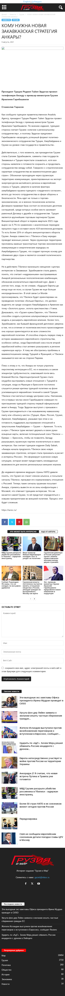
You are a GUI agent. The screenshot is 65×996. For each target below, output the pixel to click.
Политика (6, 965)
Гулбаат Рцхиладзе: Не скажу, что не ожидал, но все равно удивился (11, 585)
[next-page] (34, 598)
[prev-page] (30, 598)
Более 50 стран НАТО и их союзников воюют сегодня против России (40, 805)
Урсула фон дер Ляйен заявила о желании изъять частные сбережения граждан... (41, 715)
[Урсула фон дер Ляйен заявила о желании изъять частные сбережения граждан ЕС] (9, 717)
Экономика (7, 979)
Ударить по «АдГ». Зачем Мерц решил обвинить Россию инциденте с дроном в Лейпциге (29, 936)
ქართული (37, 1)
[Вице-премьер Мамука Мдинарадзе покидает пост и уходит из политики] (32, 543)
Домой (4, 14)
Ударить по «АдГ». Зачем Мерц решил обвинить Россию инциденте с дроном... (41, 745)
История (5, 974)
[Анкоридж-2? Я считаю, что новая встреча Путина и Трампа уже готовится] (9, 778)
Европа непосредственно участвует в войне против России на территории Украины (41, 761)
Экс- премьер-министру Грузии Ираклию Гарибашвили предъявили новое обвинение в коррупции (52, 588)
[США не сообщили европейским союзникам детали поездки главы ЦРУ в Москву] (9, 838)
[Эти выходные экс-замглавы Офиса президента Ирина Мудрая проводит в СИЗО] (9, 702)
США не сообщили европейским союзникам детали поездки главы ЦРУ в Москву (41, 836)
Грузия (21, 14)
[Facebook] (5, 522)
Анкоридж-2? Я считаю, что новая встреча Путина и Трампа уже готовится (38, 776)
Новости (13, 14)
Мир (4, 955)
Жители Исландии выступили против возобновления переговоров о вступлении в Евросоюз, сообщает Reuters (29, 928)
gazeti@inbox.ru (42, 877)
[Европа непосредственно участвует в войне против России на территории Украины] (9, 762)
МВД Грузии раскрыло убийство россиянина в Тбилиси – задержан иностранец (11, 555)
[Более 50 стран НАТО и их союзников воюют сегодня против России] (9, 808)
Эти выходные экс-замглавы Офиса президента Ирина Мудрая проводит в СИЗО (41, 700)
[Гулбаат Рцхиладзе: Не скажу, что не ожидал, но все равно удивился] (11, 573)
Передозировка (28, 818)
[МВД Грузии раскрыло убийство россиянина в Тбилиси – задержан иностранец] (11, 543)
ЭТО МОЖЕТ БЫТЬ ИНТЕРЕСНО (23, 531)
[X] (12, 522)
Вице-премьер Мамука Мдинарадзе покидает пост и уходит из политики (32, 555)
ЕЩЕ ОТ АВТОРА (48, 531)
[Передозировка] (9, 823)
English (26, 1)
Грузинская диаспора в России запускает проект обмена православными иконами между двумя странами (53, 557)
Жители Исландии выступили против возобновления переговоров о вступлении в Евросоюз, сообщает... (41, 730)
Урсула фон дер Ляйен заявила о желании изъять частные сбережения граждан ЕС (30, 919)
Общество (6, 970)
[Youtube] (39, 884)
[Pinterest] (19, 522)
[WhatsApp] (26, 522)
